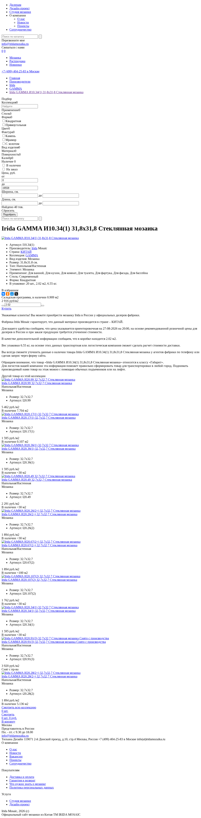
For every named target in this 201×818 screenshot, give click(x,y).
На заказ (11, 169)
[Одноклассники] (7, 294)
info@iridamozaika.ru (15, 44)
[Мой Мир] (12, 294)
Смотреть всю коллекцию (19, 707)
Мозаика (15, 57)
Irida (34, 248)
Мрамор (10, 140)
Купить (6, 308)
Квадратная (13, 121)
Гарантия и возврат (22, 780)
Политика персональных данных (31, 787)
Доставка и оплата (21, 777)
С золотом (12, 143)
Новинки (15, 64)
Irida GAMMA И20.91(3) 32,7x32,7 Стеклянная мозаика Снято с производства (54, 641)
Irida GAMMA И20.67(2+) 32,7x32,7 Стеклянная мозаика (39, 545)
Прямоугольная (15, 125)
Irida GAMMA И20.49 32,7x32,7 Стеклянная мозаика (37, 479)
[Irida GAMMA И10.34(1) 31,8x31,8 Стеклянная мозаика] (40, 238)
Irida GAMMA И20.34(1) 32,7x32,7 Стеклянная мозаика (39, 610)
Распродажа (17, 61)
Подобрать (9, 214)
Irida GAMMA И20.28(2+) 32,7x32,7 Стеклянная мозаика (39, 676)
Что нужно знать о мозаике (27, 784)
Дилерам (15, 4)
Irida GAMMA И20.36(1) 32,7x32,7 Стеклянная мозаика (39, 448)
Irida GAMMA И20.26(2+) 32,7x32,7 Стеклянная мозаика (39, 514)
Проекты (23, 26)
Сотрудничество (20, 29)
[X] (16, 294)
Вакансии (16, 756)
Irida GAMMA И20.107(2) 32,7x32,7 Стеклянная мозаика (39, 579)
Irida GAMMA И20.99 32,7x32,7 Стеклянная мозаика (37, 383)
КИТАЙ (26, 251)
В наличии (13, 165)
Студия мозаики (20, 12)
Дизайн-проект (19, 8)
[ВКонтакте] (3, 294)
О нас (21, 19)
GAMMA (32, 255)
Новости (23, 22)
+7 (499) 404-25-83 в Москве (20, 71)
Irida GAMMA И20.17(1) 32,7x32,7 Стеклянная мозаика (39, 417)
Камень (10, 136)
